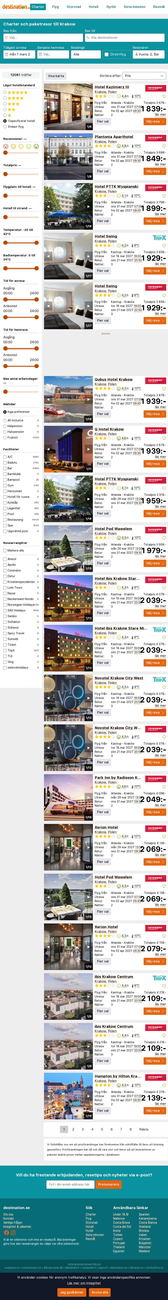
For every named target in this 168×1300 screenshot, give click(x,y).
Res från (9, 31)
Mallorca (119, 1218)
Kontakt (8, 1218)
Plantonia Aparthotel (114, 137)
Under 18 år (121, 1214)
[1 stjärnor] (21, 115)
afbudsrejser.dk (53, 1267)
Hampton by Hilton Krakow (120, 1076)
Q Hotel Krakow (109, 429)
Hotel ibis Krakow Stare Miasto (123, 578)
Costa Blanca (148, 1222)
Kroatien (144, 1238)
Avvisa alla (100, 1292)
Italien (143, 1234)
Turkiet (118, 1234)
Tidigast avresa (14, 48)
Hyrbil (111, 7)
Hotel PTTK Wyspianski (116, 186)
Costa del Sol (122, 1226)
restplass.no (12, 1267)
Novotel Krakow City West (119, 678)
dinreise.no (137, 1267)
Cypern (118, 1238)
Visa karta (56, 76)
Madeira (144, 1251)
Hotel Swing (106, 236)
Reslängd (78, 48)
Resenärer (140, 48)
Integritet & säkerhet (17, 1226)
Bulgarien (145, 1243)
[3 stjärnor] (21, 104)
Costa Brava (121, 1222)
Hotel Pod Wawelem (113, 529)
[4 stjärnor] (21, 98)
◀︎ (48, 107)
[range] (5, 153)
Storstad (74, 7)
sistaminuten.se (31, 1267)
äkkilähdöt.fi (72, 1267)
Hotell (93, 7)
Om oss (8, 1214)
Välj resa (153, 121)
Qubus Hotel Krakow (114, 379)
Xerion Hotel (106, 827)
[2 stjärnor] (21, 109)
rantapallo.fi (89, 1267)
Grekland (145, 1226)
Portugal (119, 1243)
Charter (38, 7)
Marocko (145, 1247)
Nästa (143, 1129)
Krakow (100, 92)
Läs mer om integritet (84, 1283)
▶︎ (88, 107)
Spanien (144, 1214)
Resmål (159, 7)
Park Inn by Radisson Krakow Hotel (127, 777)
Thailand (119, 1247)
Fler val (103, 121)
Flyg (55, 7)
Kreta (116, 1230)
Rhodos (144, 1230)
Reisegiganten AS (89, 1264)
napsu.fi (103, 1267)
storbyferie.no (154, 1267)
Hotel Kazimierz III (112, 87)
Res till (90, 31)
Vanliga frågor (12, 1222)
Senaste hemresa (50, 48)
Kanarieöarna (148, 1218)
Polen (112, 92)
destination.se (118, 1267)
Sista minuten (134, 7)
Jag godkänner (72, 1292)
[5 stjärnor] (21, 92)
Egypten (118, 1251)
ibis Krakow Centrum (114, 976)
